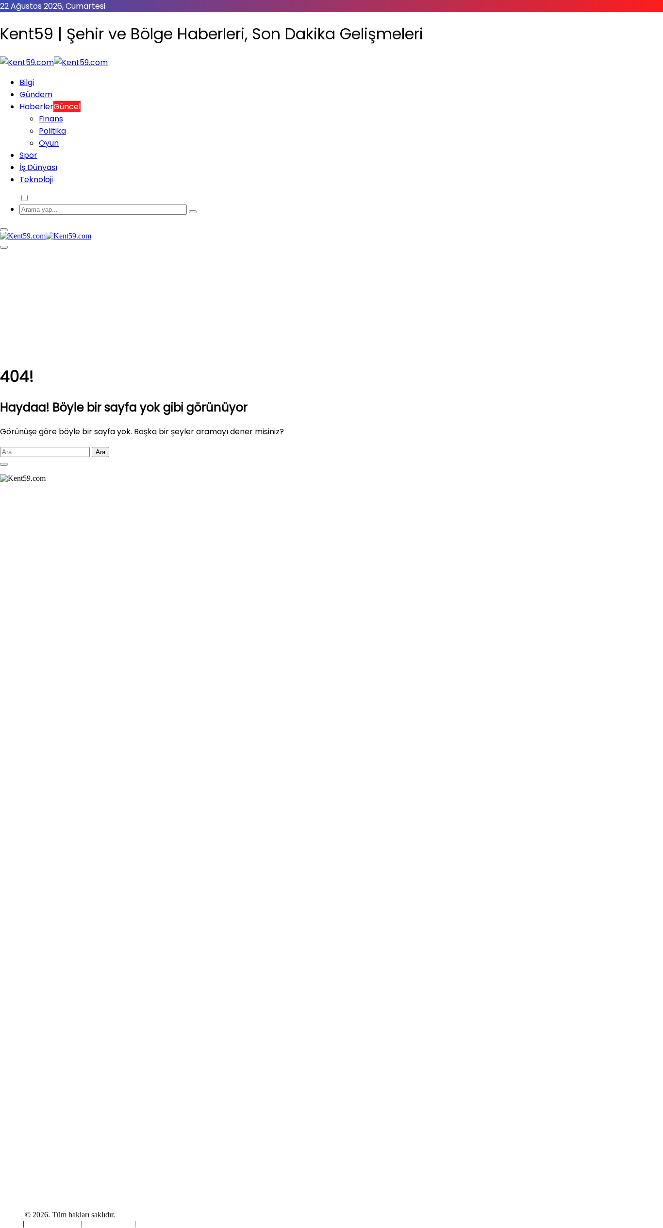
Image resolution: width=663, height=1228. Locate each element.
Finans (51, 118)
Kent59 (11, 1215)
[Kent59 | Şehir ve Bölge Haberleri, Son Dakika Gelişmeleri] (54, 62)
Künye (11, 1223)
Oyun (49, 143)
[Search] (193, 211)
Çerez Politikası (108, 1223)
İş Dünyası (38, 167)
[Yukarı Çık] (4, 464)
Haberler (50, 106)
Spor (28, 155)
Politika (52, 130)
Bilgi (26, 82)
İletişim (149, 1223)
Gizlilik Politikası (53, 1223)
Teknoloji (36, 179)
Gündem (35, 94)
